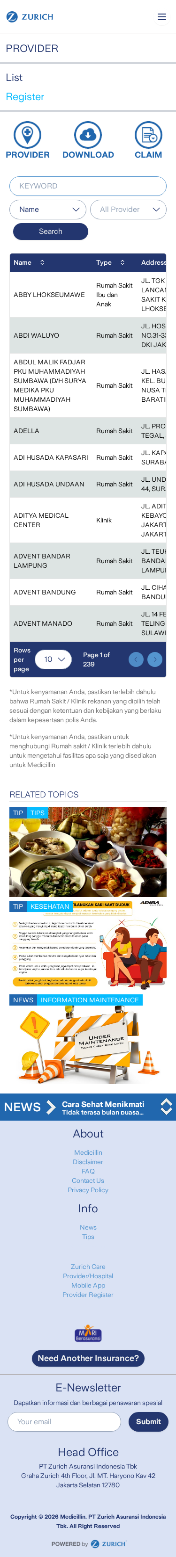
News (88, 1227)
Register (25, 96)
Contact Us (88, 1180)
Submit (148, 1422)
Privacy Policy (88, 1190)
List (14, 77)
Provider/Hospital (88, 1276)
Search (50, 231)
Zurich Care (88, 1266)
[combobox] (47, 209)
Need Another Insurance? (88, 1358)
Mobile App (88, 1285)
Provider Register (88, 1294)
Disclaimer (88, 1162)
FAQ (88, 1171)
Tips (88, 1236)
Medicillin (88, 1152)
